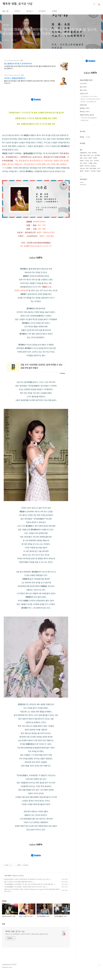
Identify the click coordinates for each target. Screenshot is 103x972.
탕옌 (81, 158)
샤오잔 (90, 158)
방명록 (54, 11)
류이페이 (94, 153)
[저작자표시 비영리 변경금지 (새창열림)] (25, 865)
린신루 (85, 158)
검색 (94, 4)
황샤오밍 (93, 166)
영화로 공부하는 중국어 (87, 115)
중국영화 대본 (84, 120)
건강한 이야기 (84, 93)
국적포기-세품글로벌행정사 (14, 78)
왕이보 (98, 171)
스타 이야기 (8, 876)
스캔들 (90, 163)
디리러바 (93, 171)
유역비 (95, 163)
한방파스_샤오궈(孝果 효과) (88, 102)
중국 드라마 (86, 155)
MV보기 (82, 161)
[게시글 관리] (12, 865)
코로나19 (82, 168)
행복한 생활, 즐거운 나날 (17, 4)
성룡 (81, 155)
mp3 (91, 161)
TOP (99, 965)
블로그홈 (5, 11)
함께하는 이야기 (84, 108)
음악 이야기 (83, 87)
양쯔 (87, 168)
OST (92, 155)
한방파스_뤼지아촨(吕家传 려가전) (90, 99)
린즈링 (87, 161)
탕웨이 (81, 166)
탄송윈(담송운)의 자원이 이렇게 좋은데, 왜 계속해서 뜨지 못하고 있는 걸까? (26, 879)
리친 (98, 168)
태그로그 (30, 11)
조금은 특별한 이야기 (86, 80)
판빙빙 (81, 171)
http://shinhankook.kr (12, 60)
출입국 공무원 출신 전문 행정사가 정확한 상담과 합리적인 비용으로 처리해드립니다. (29, 82)
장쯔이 (85, 163)
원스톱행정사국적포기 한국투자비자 (18, 63)
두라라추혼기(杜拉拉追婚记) (89, 118)
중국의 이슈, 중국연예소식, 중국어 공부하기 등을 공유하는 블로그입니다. (26, 934)
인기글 (88, 137)
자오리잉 (87, 166)
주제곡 (95, 158)
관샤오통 (97, 155)
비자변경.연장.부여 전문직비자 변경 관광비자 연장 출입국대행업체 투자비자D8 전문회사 (30, 67)
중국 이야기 (83, 90)
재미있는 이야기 (84, 112)
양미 (81, 163)
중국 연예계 (93, 168)
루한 (89, 153)
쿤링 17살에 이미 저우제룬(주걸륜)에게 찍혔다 (18, 882)
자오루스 (87, 171)
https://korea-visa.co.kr (12, 75)
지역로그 (17, 11)
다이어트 (96, 161)
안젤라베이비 (83, 153)
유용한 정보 (83, 105)
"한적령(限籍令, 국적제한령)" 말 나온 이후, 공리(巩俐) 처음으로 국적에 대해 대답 (28, 884)
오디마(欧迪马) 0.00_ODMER (89, 96)
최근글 (82, 137)
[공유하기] (9, 865)
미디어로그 (42, 11)
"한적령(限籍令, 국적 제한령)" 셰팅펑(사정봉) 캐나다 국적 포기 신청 (24, 887)
